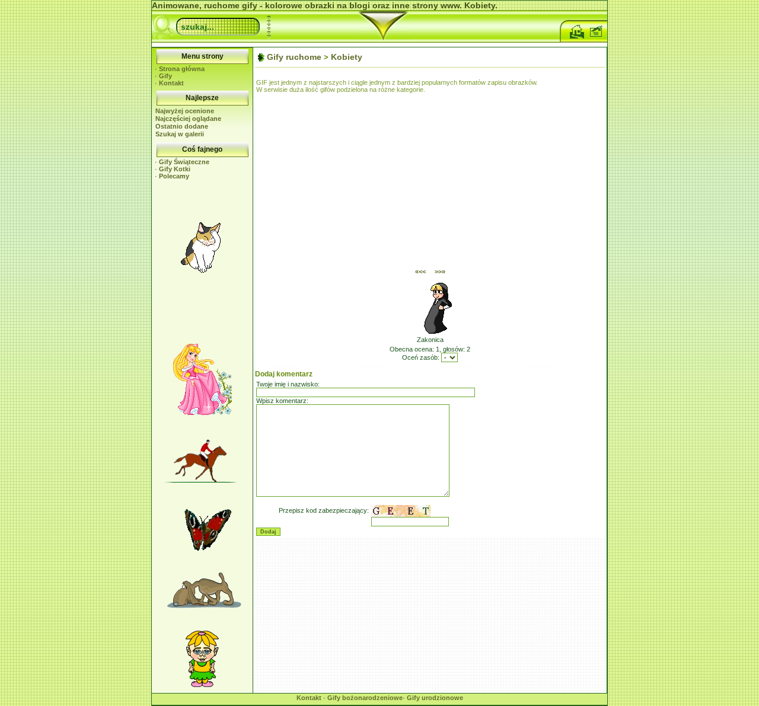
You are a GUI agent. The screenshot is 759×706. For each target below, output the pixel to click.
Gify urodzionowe (435, 697)
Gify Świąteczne (184, 161)
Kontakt (171, 83)
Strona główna (182, 68)
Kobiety (346, 57)
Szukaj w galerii (179, 134)
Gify (165, 75)
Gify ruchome (294, 57)
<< (420, 271)
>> (440, 271)
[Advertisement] (202, 310)
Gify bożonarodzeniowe (365, 697)
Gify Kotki (174, 168)
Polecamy (174, 176)
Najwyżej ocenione (184, 110)
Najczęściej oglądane (188, 118)
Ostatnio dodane (181, 126)
